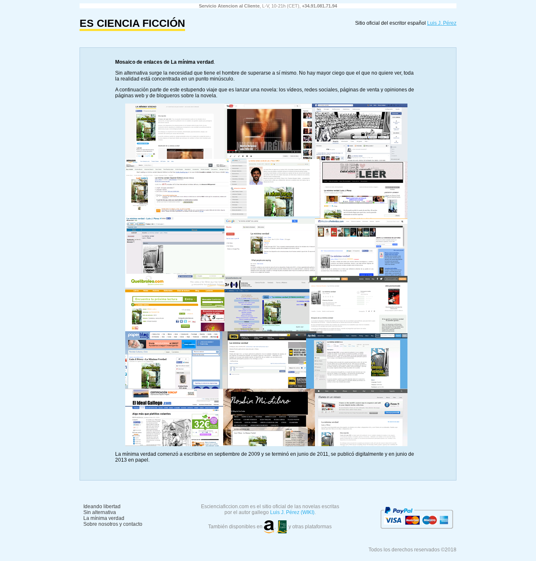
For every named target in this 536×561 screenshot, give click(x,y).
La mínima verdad (103, 518)
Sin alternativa (99, 512)
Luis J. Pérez (441, 23)
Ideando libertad (102, 506)
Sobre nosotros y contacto (112, 524)
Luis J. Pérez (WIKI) (292, 512)
